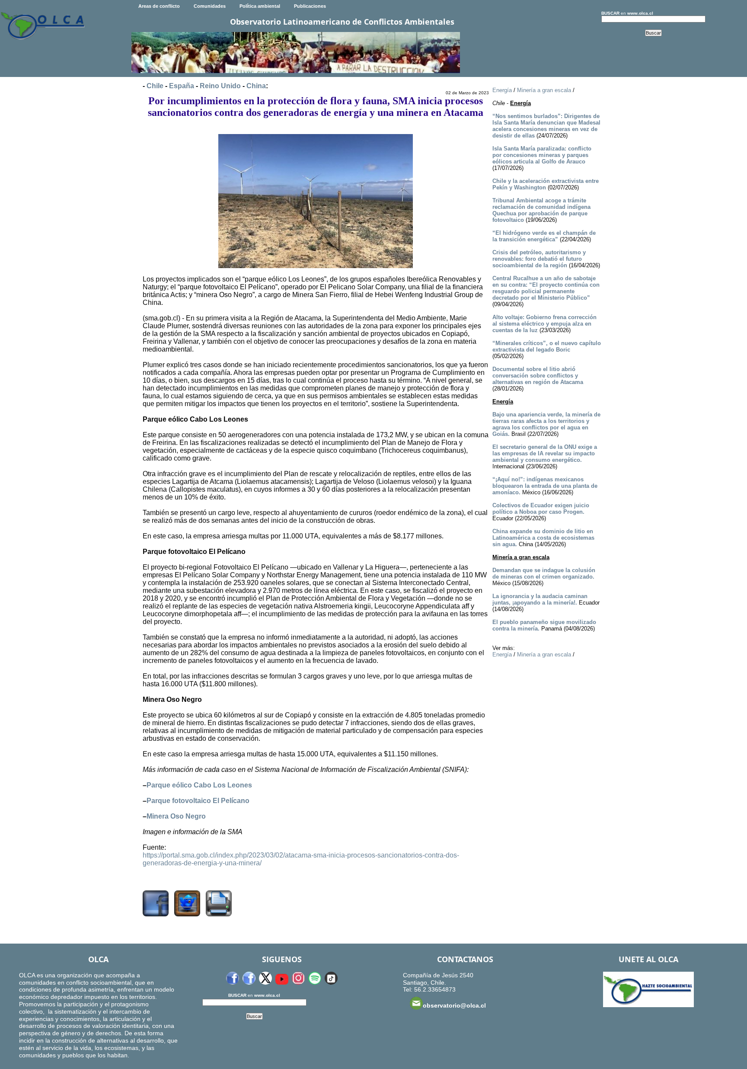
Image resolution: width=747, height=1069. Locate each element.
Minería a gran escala (544, 90)
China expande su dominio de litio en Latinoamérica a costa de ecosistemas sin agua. (543, 537)
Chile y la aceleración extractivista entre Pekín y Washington (545, 184)
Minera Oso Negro (176, 816)
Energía (502, 90)
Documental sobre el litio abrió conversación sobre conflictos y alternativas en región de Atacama (537, 375)
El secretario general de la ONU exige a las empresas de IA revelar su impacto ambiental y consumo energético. (544, 453)
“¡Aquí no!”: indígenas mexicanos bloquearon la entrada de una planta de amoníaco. (544, 486)
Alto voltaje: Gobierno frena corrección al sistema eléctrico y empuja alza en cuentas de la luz (544, 323)
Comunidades (210, 6)
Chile (155, 86)
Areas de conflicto (159, 6)
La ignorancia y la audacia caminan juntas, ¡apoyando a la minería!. (539, 599)
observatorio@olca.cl (454, 1005)
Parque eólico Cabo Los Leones (199, 785)
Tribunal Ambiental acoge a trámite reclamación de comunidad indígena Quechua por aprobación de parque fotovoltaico (541, 210)
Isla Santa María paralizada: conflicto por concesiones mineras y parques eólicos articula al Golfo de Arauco (541, 155)
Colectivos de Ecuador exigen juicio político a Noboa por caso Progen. (540, 508)
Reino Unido (220, 86)
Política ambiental (259, 6)
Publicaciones (310, 6)
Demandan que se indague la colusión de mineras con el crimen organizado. (543, 573)
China (256, 86)
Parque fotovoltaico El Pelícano (198, 800)
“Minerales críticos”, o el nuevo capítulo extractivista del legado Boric (546, 346)
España (181, 86)
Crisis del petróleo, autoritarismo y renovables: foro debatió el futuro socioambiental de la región (539, 259)
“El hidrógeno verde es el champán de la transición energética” (544, 236)
